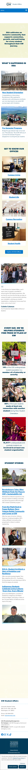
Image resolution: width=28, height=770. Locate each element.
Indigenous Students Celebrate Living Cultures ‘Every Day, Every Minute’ (13, 589)
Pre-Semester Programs (12, 128)
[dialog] (14, 762)
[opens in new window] (2, 735)
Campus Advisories (14, 750)
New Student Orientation (12, 92)
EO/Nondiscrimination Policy (14, 752)
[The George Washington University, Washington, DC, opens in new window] (14, 744)
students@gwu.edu (10, 715)
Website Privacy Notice (18, 758)
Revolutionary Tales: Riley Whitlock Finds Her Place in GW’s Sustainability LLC (13, 492)
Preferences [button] (22, 763)
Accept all (22, 766)
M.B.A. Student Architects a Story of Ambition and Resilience (13, 571)
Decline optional (13, 766)
